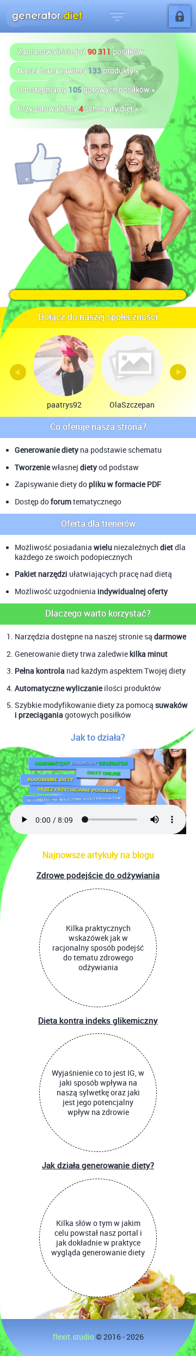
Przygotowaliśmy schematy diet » (77, 109)
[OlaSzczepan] (131, 365)
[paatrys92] (63, 365)
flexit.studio (73, 1337)
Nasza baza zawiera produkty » (78, 71)
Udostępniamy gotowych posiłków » (86, 90)
